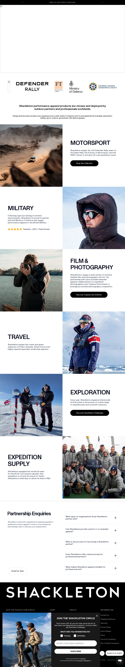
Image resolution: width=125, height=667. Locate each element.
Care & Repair (105, 631)
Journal (78, 11)
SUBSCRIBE (75, 651)
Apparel (60, 11)
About (87, 11)
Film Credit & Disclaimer (109, 643)
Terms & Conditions (108, 639)
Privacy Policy (105, 627)
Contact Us (104, 615)
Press (102, 635)
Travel (69, 11)
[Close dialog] (97, 616)
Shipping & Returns (107, 619)
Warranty (104, 623)
